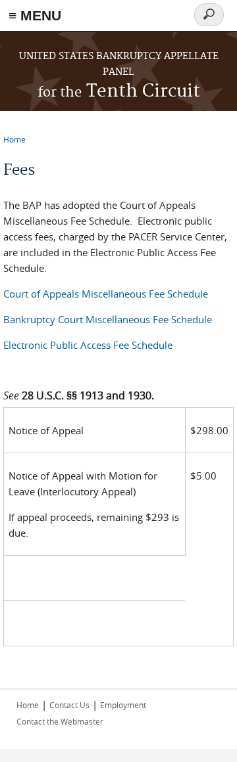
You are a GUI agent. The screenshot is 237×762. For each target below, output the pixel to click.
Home (14, 139)
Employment (123, 705)
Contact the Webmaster (59, 721)
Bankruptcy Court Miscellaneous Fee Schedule (107, 319)
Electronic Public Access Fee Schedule (87, 344)
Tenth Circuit (119, 91)
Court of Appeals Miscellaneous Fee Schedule (105, 293)
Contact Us (69, 705)
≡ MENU (35, 15)
